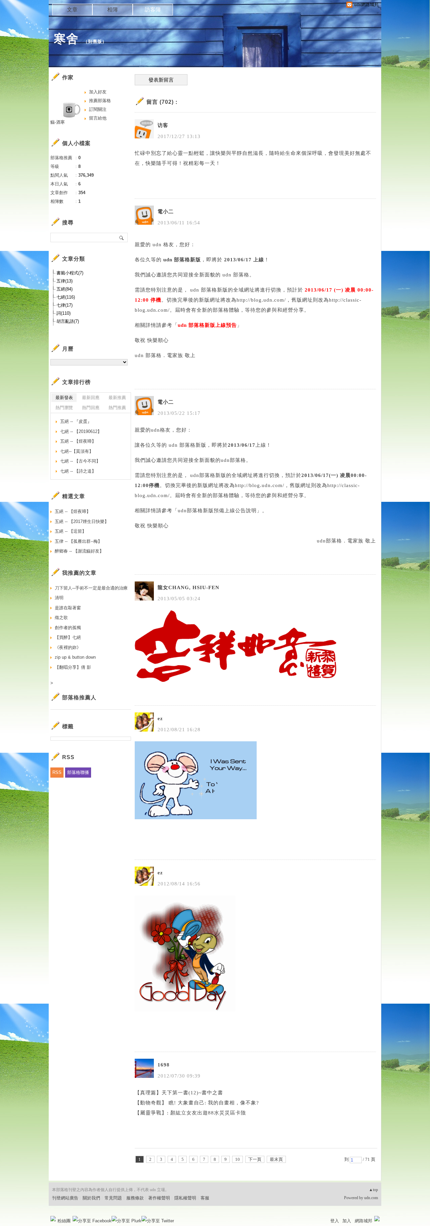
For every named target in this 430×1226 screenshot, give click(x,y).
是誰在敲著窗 (68, 607)
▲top (373, 1189)
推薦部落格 (100, 100)
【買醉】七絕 (68, 637)
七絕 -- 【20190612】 (81, 431)
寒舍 (66, 39)
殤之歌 (61, 617)
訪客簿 (153, 9)
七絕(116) (65, 297)
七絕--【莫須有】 (76, 451)
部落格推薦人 (79, 697)
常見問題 (113, 1197)
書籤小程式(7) (69, 272)
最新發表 (64, 397)
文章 (72, 9)
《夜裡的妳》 (68, 647)
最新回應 (90, 397)
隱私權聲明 (185, 1197)
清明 (59, 597)
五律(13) (64, 280)
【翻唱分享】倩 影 (73, 667)
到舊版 (95, 41)
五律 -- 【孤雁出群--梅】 (78, 541)
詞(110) (63, 313)
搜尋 (122, 237)
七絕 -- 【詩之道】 (78, 471)
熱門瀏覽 (64, 407)
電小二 (166, 211)
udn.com (371, 1197)
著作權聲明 (159, 1197)
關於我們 (91, 1197)
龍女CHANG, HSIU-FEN (188, 587)
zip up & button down (75, 657)
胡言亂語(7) (67, 321)
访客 (163, 125)
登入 (334, 1220)
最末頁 (276, 1159)
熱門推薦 (117, 407)
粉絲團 (64, 1220)
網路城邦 (363, 1220)
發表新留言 (161, 80)
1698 (164, 1064)
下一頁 (254, 1159)
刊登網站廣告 (65, 1197)
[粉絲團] (53, 1218)
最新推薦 (117, 397)
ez (160, 718)
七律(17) (64, 305)
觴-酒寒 (57, 122)
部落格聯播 (78, 772)
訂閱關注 (97, 109)
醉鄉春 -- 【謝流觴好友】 (79, 551)
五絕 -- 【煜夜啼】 (78, 441)
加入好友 (97, 91)
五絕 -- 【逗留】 (70, 531)
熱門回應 (90, 407)
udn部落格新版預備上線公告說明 (217, 510)
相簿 (112, 9)
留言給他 (97, 118)
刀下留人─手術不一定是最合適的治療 (91, 587)
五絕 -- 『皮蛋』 (76, 421)
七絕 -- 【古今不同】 (80, 461)
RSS (56, 772)
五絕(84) (64, 289)
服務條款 (135, 1197)
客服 (205, 1197)
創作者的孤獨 (68, 627)
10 (237, 1159)
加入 (346, 1220)
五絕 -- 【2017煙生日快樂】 (82, 521)
